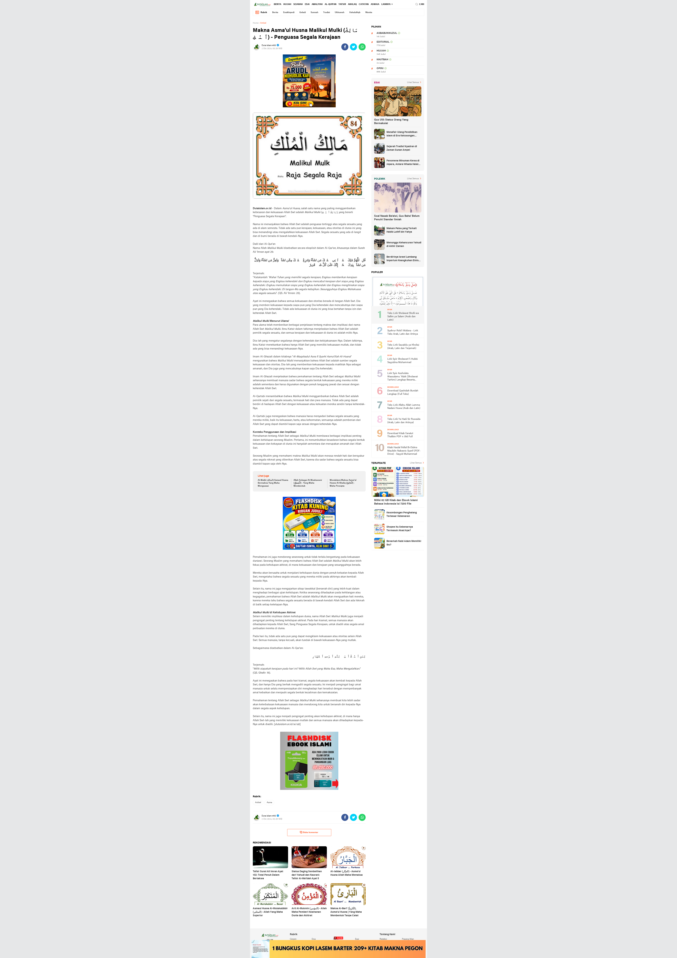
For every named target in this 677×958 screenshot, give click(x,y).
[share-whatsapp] (362, 46)
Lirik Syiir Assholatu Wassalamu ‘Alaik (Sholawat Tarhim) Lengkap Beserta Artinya (402, 377)
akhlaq (352, 4)
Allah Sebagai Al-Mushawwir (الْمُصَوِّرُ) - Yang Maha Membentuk (308, 483)
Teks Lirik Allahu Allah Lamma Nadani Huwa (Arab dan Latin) (403, 407)
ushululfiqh (354, 12)
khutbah (382, 59)
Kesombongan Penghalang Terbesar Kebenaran (401, 514)
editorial (383, 42)
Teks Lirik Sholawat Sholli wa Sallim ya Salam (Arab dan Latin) (403, 316)
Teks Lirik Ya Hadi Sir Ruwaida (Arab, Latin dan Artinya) (403, 421)
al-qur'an (330, 4)
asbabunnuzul (387, 33)
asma (269, 803)
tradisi (326, 12)
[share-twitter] (353, 46)
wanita (368, 12)
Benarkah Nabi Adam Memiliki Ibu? (403, 543)
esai (307, 4)
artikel (258, 803)
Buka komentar (310, 832)
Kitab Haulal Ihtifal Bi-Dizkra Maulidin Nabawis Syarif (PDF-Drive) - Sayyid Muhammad (403, 450)
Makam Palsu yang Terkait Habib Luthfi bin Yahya (401, 230)
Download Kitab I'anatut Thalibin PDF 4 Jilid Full (400, 435)
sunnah (314, 12)
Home (255, 23)
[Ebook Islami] (309, 760)
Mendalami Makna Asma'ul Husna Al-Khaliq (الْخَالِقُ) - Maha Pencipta (343, 483)
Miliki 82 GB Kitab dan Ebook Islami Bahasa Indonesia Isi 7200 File (396, 502)
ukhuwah (339, 12)
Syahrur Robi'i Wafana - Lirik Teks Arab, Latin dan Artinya (402, 332)
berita (277, 4)
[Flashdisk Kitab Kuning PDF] (309, 523)
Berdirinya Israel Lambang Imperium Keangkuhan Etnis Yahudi (402, 259)
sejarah (298, 4)
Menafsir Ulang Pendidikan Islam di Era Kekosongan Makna (401, 134)
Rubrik (264, 12)
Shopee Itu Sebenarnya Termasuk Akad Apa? (399, 529)
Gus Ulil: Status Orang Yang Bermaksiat (391, 121)
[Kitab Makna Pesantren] (339, 949)
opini (380, 68)
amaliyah (317, 4)
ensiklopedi (288, 12)
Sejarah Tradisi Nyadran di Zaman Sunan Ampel (401, 148)
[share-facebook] (344, 46)
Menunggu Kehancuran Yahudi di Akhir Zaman (403, 244)
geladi (302, 12)
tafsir (342, 4)
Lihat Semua (413, 82)
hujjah (287, 4)
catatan (364, 4)
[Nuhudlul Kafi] (309, 80)
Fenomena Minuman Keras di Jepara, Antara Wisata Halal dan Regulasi (402, 162)
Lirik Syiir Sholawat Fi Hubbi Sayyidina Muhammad (402, 361)
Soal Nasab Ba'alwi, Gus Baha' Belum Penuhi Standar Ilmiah (397, 218)
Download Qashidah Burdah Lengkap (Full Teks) (402, 392)
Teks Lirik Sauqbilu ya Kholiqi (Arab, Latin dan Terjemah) (403, 347)
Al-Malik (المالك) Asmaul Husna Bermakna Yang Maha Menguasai (273, 483)
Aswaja (375, 4)
